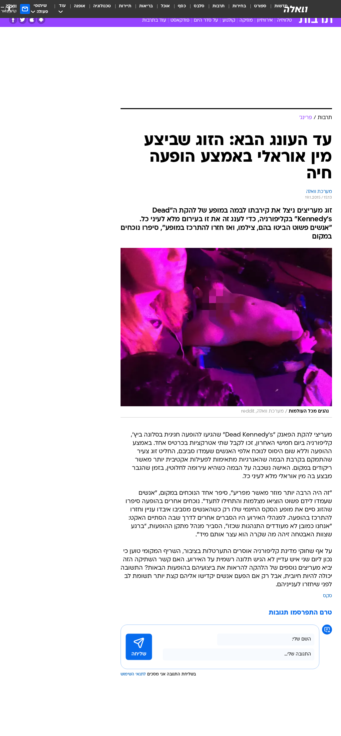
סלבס (199, 6)
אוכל (165, 6)
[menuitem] (256, 9)
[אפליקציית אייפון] (32, 20)
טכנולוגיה (102, 6)
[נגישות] (9, 9)
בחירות (239, 6)
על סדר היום (206, 20)
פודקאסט (179, 20)
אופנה (79, 6)
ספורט (260, 6)
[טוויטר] (22, 20)
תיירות (125, 6)
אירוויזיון (265, 20)
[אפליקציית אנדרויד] (41, 20)
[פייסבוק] (13, 20)
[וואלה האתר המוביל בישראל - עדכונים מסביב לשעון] (296, 9)
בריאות (146, 6)
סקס (327, 596)
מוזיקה (246, 20)
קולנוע (228, 20)
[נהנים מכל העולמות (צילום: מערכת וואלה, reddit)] (226, 333)
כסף (182, 6)
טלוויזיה (284, 20)
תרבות (218, 6)
